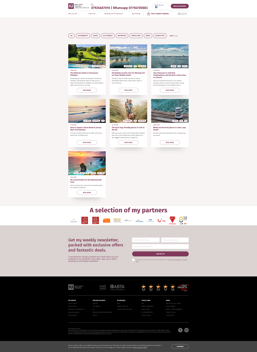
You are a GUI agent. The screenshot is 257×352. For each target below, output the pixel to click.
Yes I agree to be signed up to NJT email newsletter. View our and (161, 260)
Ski (94, 309)
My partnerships (147, 312)
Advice (95, 35)
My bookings (136, 14)
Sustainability (83, 35)
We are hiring (170, 306)
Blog (118, 303)
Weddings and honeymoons (102, 312)
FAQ (143, 303)
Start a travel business (174, 309)
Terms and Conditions (175, 260)
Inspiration (122, 35)
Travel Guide (136, 35)
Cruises (95, 303)
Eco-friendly (108, 35)
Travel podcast (122, 306)
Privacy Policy (171, 312)
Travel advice (146, 315)
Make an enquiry (73, 312)
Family (148, 35)
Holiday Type (160, 35)
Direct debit (146, 309)
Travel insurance (147, 306)
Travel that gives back (124, 309)
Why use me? (72, 306)
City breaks (96, 306)
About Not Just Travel (173, 303)
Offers (95, 315)
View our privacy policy (140, 347)
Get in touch (72, 303)
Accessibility (170, 315)
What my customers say (76, 309)
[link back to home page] (75, 287)
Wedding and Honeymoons (113, 14)
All (71, 35)
